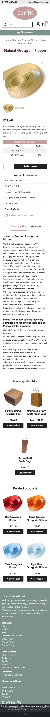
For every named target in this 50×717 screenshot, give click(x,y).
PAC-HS (15, 209)
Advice (5, 629)
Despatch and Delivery (12, 635)
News (4, 632)
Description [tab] (19, 226)
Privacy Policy (8, 642)
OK (25, 714)
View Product (13, 425)
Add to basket (30, 166)
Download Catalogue (15, 595)
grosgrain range (10, 285)
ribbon (31, 288)
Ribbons (15, 40)
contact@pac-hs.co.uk (38, 2)
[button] (42, 63)
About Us (6, 626)
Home (6, 40)
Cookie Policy (8, 645)
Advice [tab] (36, 226)
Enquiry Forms (8, 638)
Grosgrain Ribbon (29, 40)
